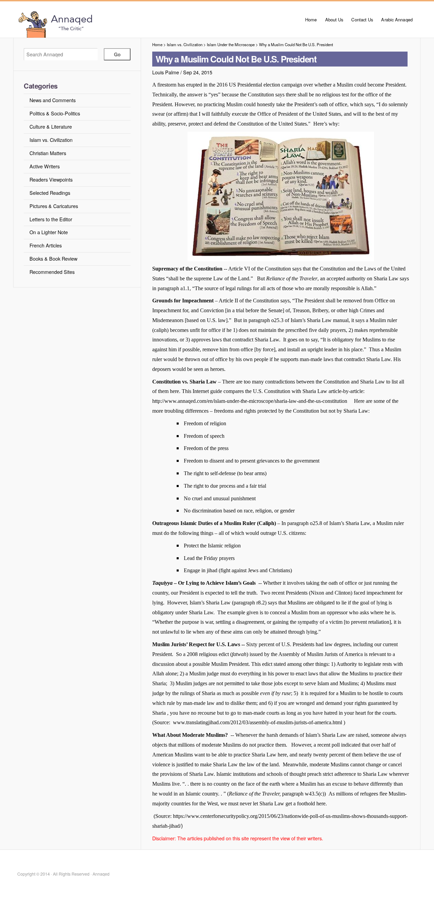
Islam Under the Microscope (231, 44)
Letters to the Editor (50, 219)
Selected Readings (49, 192)
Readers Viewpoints (51, 179)
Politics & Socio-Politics (54, 113)
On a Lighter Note (48, 232)
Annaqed (92, 24)
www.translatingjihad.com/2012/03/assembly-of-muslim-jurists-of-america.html (257, 722)
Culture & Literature (50, 126)
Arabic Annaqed (396, 19)
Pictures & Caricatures (53, 205)
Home (311, 19)
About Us (334, 19)
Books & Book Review (53, 258)
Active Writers (44, 166)
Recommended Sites (52, 271)
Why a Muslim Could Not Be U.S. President (296, 44)
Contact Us (362, 19)
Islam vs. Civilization (51, 139)
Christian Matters (47, 152)
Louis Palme (165, 72)
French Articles (45, 245)
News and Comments (52, 100)
